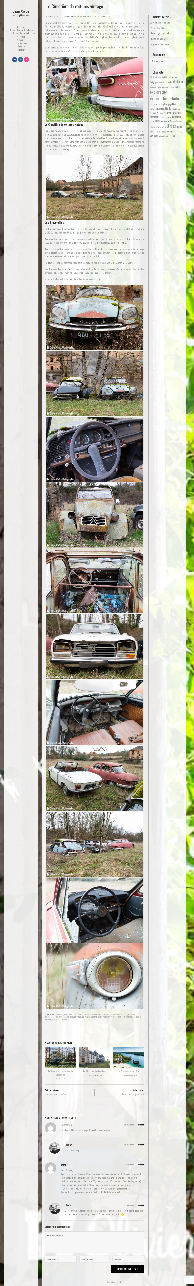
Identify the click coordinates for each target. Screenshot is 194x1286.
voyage (171, 131)
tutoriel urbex (161, 127)
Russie (157, 120)
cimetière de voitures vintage (115, 1015)
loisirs (174, 108)
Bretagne (161, 82)
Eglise (178, 86)
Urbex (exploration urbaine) (82, 16)
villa (152, 131)
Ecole (172, 86)
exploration (53, 1017)
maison (153, 112)
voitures (63, 1019)
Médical (154, 117)
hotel (152, 108)
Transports (67, 16)
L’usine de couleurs (159, 39)
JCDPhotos (66, 1125)
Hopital (156, 104)
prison (170, 117)
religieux (176, 117)
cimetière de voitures (93, 1015)
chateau (178, 81)
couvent (166, 87)
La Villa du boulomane (160, 22)
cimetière (59, 1015)
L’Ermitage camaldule (160, 33)
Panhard (80, 1017)
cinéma (160, 87)
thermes (179, 121)
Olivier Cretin (21, 13)
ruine (152, 121)
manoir (170, 112)
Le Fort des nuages (159, 28)
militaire (179, 112)
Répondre (140, 1125)
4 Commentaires (104, 16)
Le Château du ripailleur (94, 1071)
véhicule (162, 135)
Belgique (154, 82)
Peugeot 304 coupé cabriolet (123, 1017)
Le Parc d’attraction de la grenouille (60, 1073)
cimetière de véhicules (73, 1015)
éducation (170, 135)
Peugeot (106, 1017)
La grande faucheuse (159, 44)
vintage (48, 1019)
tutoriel (152, 127)
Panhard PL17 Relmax (93, 1017)
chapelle (168, 82)
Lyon (179, 109)
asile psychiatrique (158, 76)
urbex (125, 269)
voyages (154, 135)
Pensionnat (162, 117)
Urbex (138, 1017)
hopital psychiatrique (171, 104)
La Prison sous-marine (128, 1071)
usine (179, 126)
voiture (55, 1019)
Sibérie (173, 121)
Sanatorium (165, 121)
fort (151, 104)
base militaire (173, 77)
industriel (160, 108)
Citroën (131, 1015)
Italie (168, 108)
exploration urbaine (67, 1017)
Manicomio (162, 112)
